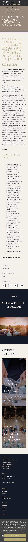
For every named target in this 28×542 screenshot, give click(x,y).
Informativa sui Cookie (14, 529)
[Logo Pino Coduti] (11, 2)
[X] (10, 286)
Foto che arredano (6, 498)
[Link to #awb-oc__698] (25, 3)
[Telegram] (22, 286)
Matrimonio (4, 491)
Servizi (3, 493)
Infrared (4, 496)
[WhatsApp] (16, 286)
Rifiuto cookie (15, 539)
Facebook (4, 507)
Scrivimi (4, 514)
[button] (11, 315)
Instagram (4, 505)
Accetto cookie (15, 535)
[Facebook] (4, 286)
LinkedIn (4, 510)
